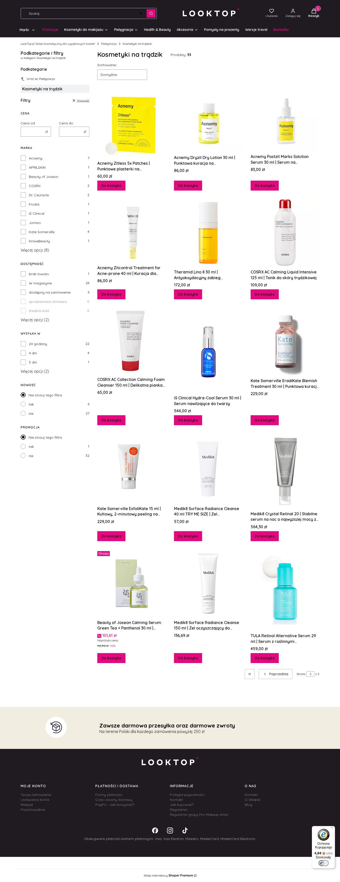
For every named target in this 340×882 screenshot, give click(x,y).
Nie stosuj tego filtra (45, 395)
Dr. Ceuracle (39, 195)
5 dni (33, 362)
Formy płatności (108, 794)
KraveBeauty (39, 241)
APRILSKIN (37, 167)
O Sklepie (252, 799)
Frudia (34, 204)
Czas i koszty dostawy (113, 799)
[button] (151, 13)
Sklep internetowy (168, 875)
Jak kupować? (182, 804)
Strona (300, 674)
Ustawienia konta (35, 799)
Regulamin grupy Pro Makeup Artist (199, 814)
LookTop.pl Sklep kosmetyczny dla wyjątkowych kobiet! (58, 44)
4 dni (33, 353)
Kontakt (176, 799)
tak (31, 404)
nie (31, 413)
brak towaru (39, 274)
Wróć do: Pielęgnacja (41, 79)
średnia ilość (39, 311)
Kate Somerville (42, 232)
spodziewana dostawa (48, 301)
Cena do (66, 123)
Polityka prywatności (187, 794)
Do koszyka (111, 185)
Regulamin (178, 809)
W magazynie (40, 283)
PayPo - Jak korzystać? (114, 804)
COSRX (35, 186)
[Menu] (332, 829)
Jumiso (35, 222)
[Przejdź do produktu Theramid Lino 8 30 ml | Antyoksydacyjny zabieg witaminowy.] (208, 233)
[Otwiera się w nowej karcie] (155, 830)
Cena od (28, 123)
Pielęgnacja (109, 44)
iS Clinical (36, 213)
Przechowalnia (33, 809)
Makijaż (27, 804)
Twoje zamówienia (36, 794)
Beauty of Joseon (43, 176)
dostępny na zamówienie (49, 292)
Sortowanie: (107, 65)
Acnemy (35, 158)
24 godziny (38, 344)
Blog (248, 804)
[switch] (324, 863)
